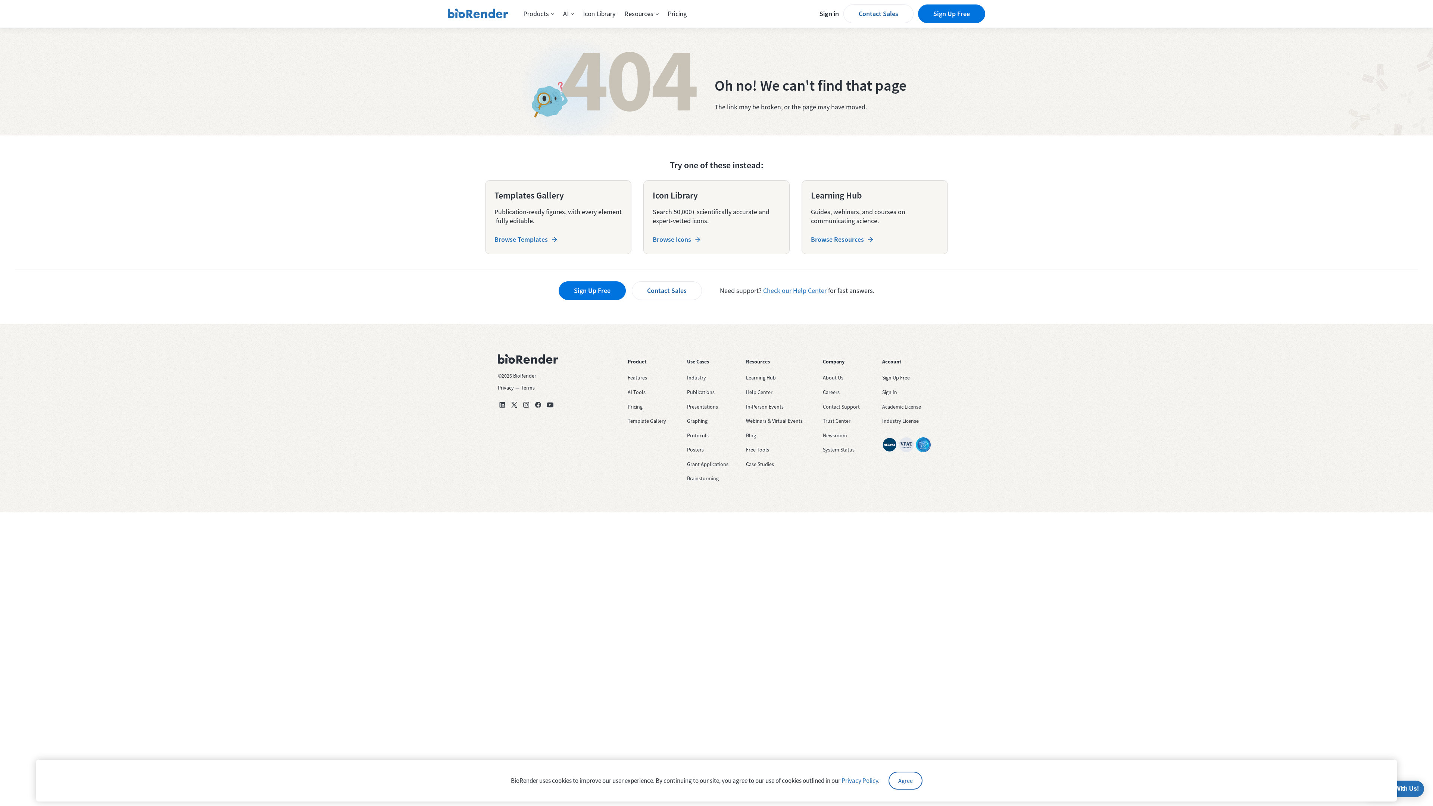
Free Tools (757, 449)
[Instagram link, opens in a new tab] (526, 404)
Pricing (677, 13)
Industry (696, 377)
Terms (528, 387)
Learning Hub (761, 377)
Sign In (889, 392)
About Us (833, 377)
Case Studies (760, 464)
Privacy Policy (860, 781)
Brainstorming (703, 478)
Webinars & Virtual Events (774, 421)
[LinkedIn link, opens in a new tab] (502, 404)
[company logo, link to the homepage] (478, 14)
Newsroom (835, 435)
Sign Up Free (951, 13)
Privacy (506, 387)
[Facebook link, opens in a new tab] (538, 404)
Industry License (900, 421)
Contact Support (841, 406)
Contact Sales (878, 13)
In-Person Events (765, 406)
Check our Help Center (795, 290)
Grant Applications (707, 464)
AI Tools (637, 392)
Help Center (759, 392)
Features (637, 377)
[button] (538, 13)
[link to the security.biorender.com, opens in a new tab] (889, 444)
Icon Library (599, 13)
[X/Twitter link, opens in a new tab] (514, 404)
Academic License (901, 406)
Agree (905, 780)
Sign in (829, 13)
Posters (695, 449)
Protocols (698, 435)
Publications (701, 392)
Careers (831, 392)
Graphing (697, 421)
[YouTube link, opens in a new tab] (550, 404)
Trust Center (836, 421)
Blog (751, 435)
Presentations (702, 406)
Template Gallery (647, 421)
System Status (839, 449)
